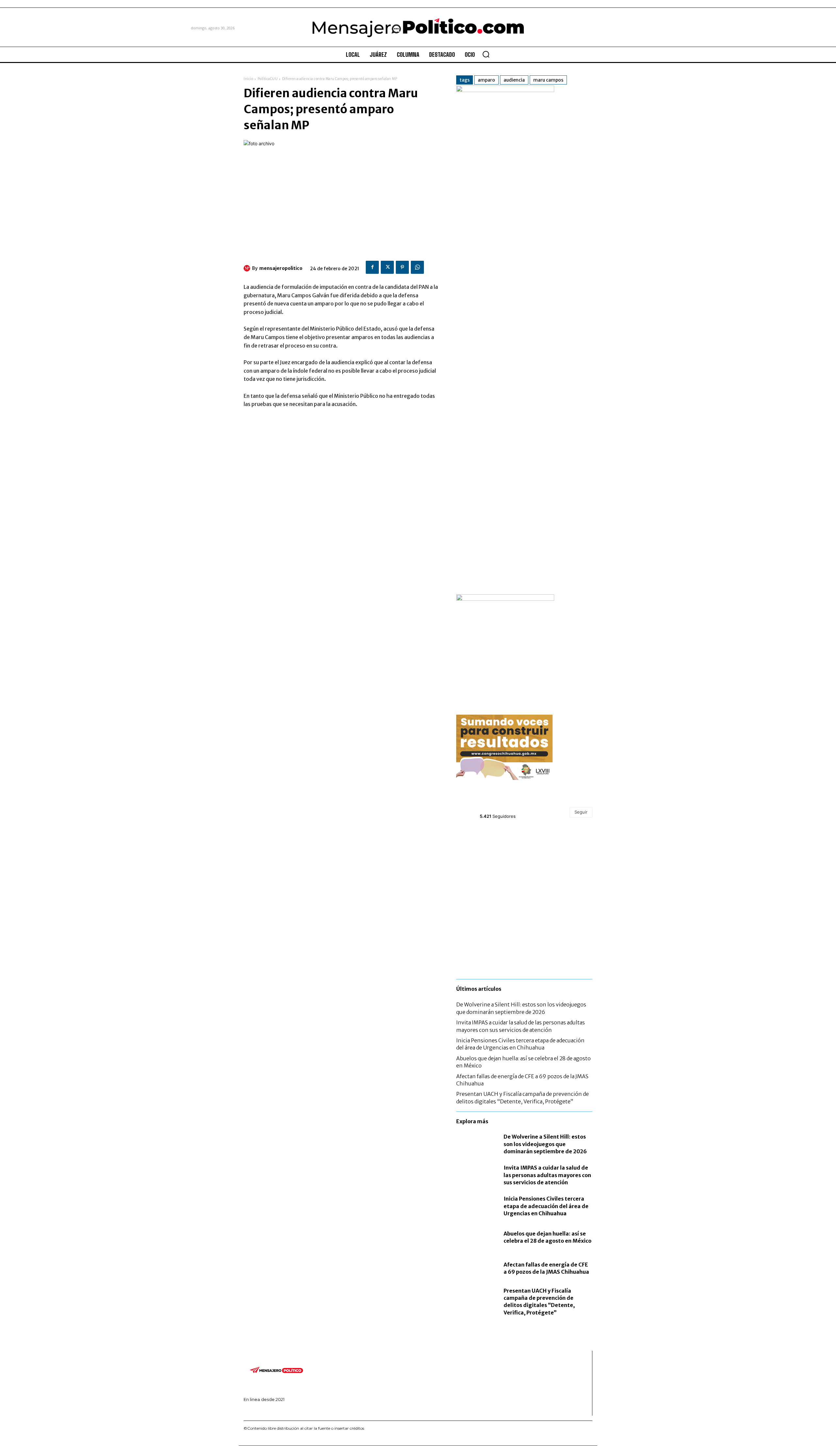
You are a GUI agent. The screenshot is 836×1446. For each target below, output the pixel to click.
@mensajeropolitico (503, 808)
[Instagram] (254, 1410)
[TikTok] (264, 1410)
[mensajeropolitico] (248, 268)
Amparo (486, 80)
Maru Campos (548, 80)
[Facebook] (372, 267)
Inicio (248, 79)
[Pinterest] (402, 267)
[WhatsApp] (417, 267)
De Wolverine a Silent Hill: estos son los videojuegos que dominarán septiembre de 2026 (545, 1144)
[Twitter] (387, 267)
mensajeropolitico (280, 268)
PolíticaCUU (268, 79)
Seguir (580, 812)
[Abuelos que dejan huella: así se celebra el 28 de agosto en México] (476, 1237)
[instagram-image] (479, 850)
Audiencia (514, 80)
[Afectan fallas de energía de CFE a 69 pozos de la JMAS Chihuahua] (476, 1268)
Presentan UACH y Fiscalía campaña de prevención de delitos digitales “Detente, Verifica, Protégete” (539, 1301)
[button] (486, 54)
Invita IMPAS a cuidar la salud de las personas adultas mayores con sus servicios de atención (547, 1175)
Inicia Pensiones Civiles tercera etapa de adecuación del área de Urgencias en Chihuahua (520, 1044)
